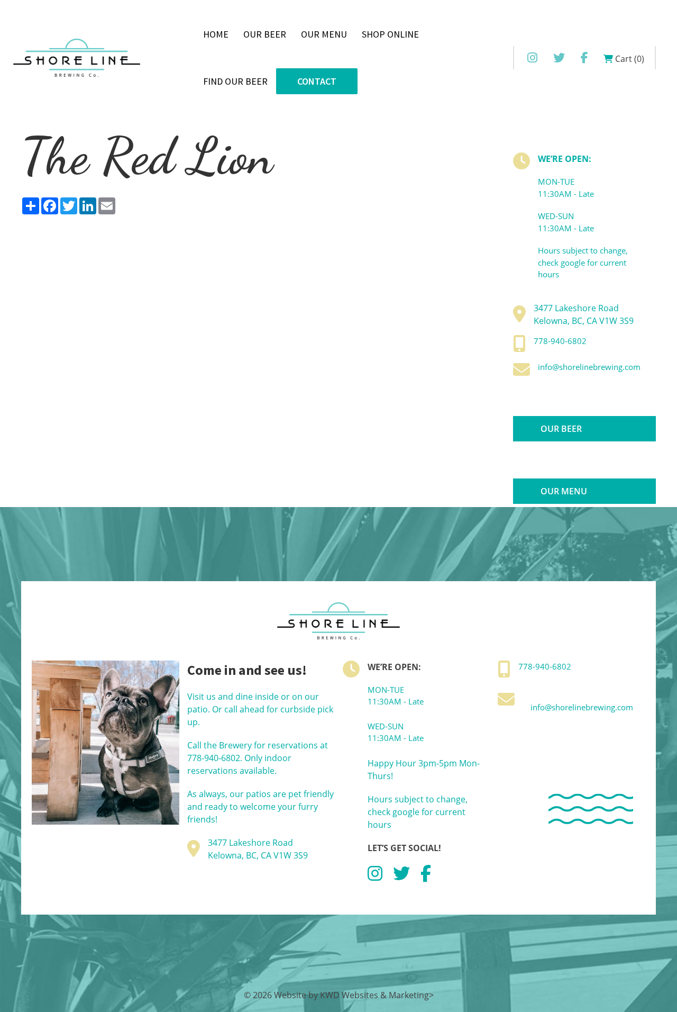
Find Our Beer (235, 81)
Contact (316, 81)
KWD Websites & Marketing (374, 995)
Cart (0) (628, 59)
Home (215, 34)
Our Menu (324, 34)
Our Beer (264, 34)
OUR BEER (561, 429)
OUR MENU (564, 491)
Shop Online (390, 34)
